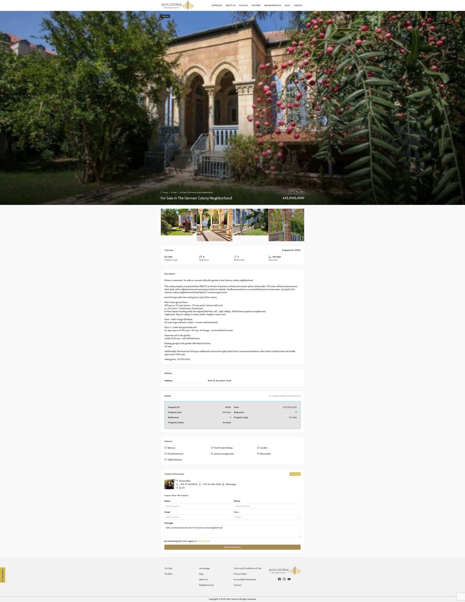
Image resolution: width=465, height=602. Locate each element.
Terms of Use (203, 541)
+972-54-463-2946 (211, 484)
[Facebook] (279, 579)
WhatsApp (231, 484)
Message (168, 523)
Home (165, 192)
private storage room (224, 453)
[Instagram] (284, 579)
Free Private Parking (223, 447)
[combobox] (267, 517)
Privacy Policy (240, 574)
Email (167, 512)
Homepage (217, 5)
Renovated (265, 453)
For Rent (256, 5)
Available (165, 16)
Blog (287, 5)
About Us (230, 5)
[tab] (303, 17)
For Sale (243, 5)
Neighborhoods (272, 5)
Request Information (232, 547)
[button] (291, 191)
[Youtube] (289, 579)
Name (167, 501)
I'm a (236, 512)
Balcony (171, 447)
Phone (237, 501)
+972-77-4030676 (188, 484)
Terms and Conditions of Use (247, 568)
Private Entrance (175, 453)
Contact (298, 5)
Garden (263, 447)
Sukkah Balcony (175, 459)
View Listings (295, 474)
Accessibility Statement (245, 579)
